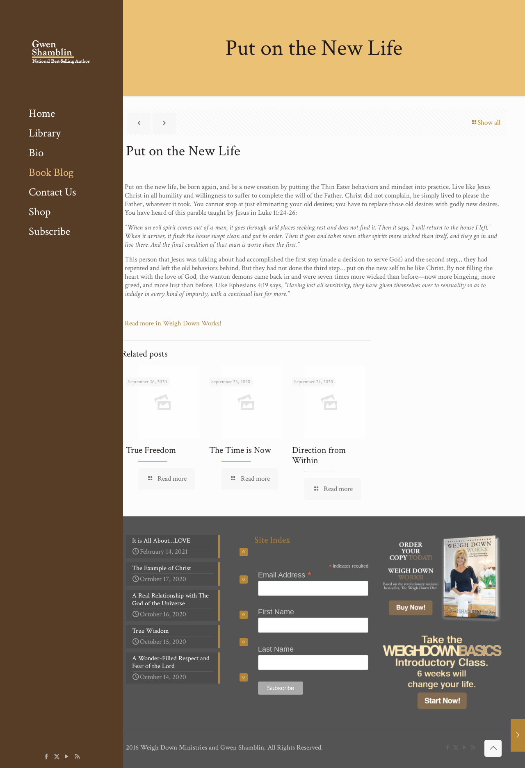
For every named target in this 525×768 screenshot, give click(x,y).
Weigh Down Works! (193, 323)
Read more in (144, 323)
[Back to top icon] (493, 748)
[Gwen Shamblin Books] (61, 52)
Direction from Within (319, 455)
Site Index (272, 540)
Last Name (276, 649)
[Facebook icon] (46, 757)
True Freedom (151, 450)
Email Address (285, 574)
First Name (276, 612)
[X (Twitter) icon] (57, 757)
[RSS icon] (77, 757)
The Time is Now (240, 450)
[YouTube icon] (67, 757)
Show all (488, 122)
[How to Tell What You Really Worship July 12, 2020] (518, 735)
